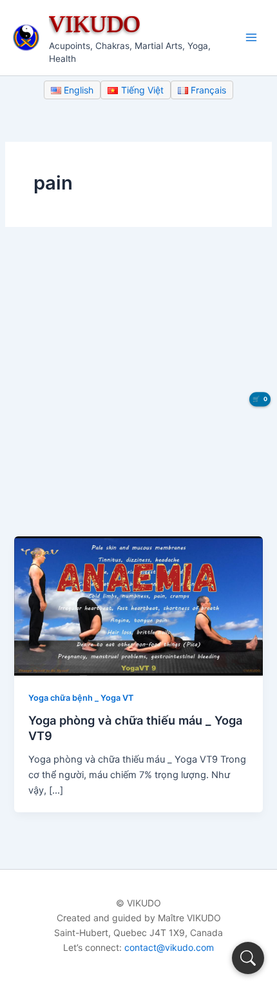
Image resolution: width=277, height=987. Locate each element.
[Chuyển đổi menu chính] (251, 37)
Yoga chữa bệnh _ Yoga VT (80, 698)
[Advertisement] (138, 391)
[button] (248, 958)
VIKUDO (94, 23)
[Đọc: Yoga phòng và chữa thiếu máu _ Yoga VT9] (138, 605)
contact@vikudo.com (169, 947)
